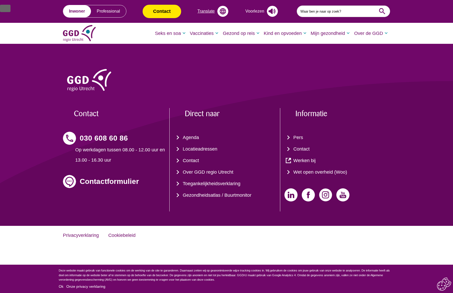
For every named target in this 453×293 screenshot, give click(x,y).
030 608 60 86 (104, 138)
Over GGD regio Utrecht (208, 172)
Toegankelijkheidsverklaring (211, 183)
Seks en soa (168, 33)
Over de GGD (368, 33)
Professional (108, 11)
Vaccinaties (202, 33)
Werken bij (304, 160)
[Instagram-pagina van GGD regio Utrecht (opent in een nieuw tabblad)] (325, 194)
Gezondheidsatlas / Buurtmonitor (217, 195)
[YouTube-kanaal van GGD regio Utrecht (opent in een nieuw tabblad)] (342, 194)
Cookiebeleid (122, 235)
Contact (162, 11)
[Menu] (5, 8)
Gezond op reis (239, 33)
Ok (61, 286)
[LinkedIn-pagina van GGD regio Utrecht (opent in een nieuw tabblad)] (291, 194)
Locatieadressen (200, 149)
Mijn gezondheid (328, 33)
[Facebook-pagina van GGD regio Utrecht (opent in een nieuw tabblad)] (308, 194)
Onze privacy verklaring (85, 286)
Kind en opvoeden (283, 33)
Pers (298, 137)
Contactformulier (109, 181)
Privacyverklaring (81, 235)
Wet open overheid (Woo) (320, 172)
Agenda (191, 137)
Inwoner (77, 11)
